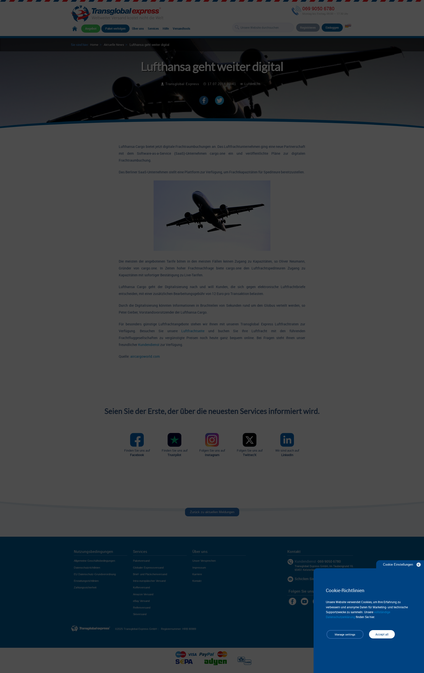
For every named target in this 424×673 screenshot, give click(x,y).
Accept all (381, 634)
